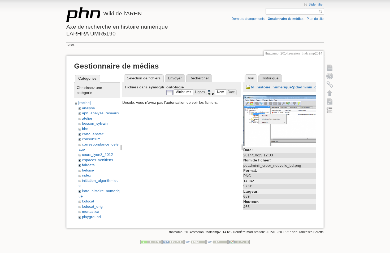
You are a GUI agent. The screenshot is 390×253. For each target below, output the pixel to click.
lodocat (88, 201)
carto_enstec (93, 134)
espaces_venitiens (97, 160)
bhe (85, 128)
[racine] (84, 103)
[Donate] (151, 242)
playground (91, 217)
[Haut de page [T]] (330, 93)
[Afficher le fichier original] (279, 120)
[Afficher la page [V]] (330, 67)
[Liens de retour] (330, 84)
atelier (87, 118)
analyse (88, 108)
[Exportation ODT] (330, 101)
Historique (270, 78)
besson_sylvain (95, 123)
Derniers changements (248, 19)
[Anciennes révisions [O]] (330, 76)
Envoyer (175, 78)
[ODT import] (330, 110)
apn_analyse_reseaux (100, 113)
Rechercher (199, 78)
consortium (91, 139)
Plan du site (315, 19)
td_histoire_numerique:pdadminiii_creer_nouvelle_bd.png (303, 87)
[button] (183, 92)
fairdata (88, 165)
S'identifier (316, 4)
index (86, 175)
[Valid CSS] (217, 242)
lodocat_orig (92, 206)
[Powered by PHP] (173, 242)
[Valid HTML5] (195, 242)
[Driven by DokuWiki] (239, 242)
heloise (88, 170)
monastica (90, 211)
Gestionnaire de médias (286, 19)
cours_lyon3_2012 (97, 154)
